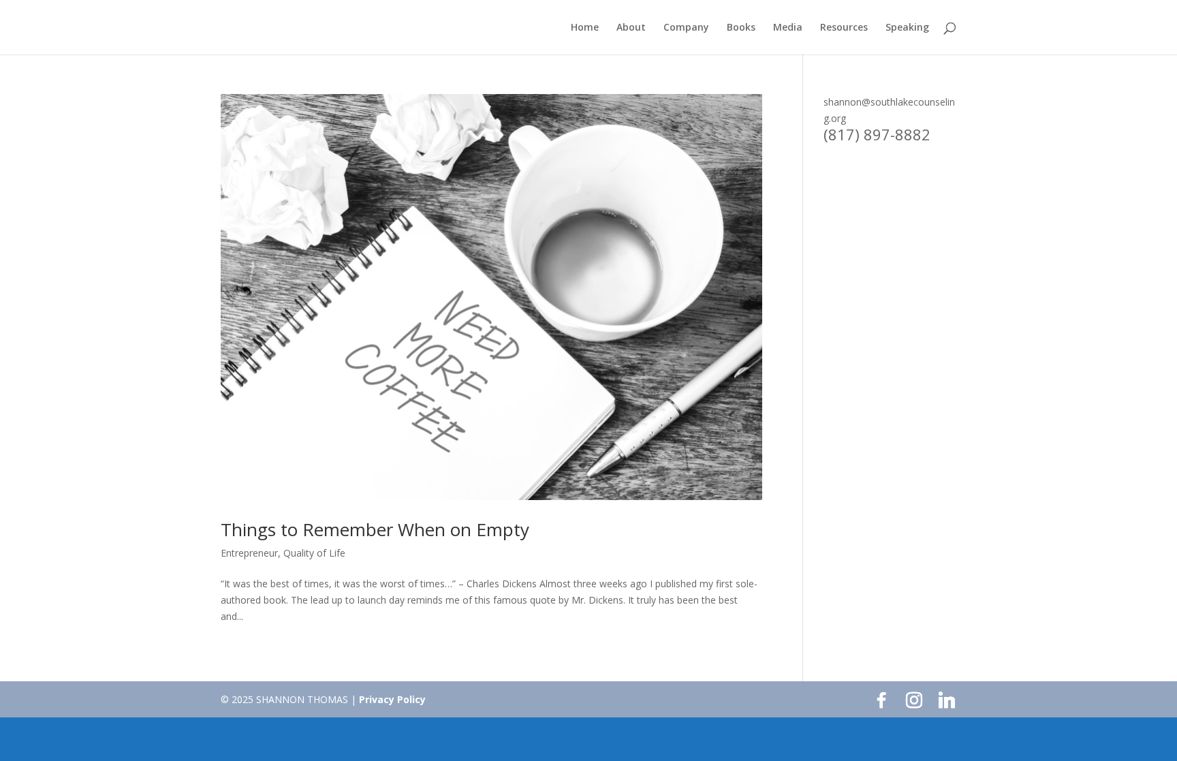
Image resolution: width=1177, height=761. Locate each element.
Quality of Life (314, 552)
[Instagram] (914, 700)
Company (686, 27)
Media (787, 27)
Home (585, 27)
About (631, 27)
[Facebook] (881, 700)
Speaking (907, 27)
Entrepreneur (249, 552)
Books (741, 27)
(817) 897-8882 (876, 134)
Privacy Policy (392, 699)
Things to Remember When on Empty (375, 529)
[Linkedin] (946, 700)
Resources (844, 27)
